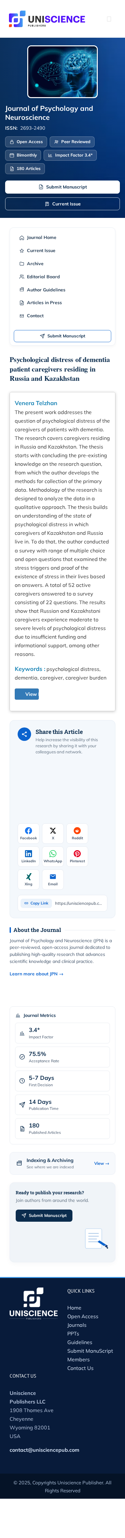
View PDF (36, 694)
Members (78, 1359)
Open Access (82, 1316)
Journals (77, 1325)
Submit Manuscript (66, 187)
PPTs (73, 1333)
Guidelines (79, 1342)
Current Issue (66, 204)
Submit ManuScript (90, 1351)
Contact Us (80, 1368)
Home (74, 1307)
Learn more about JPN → (36, 974)
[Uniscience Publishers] (47, 15)
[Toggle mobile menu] (109, 19)
